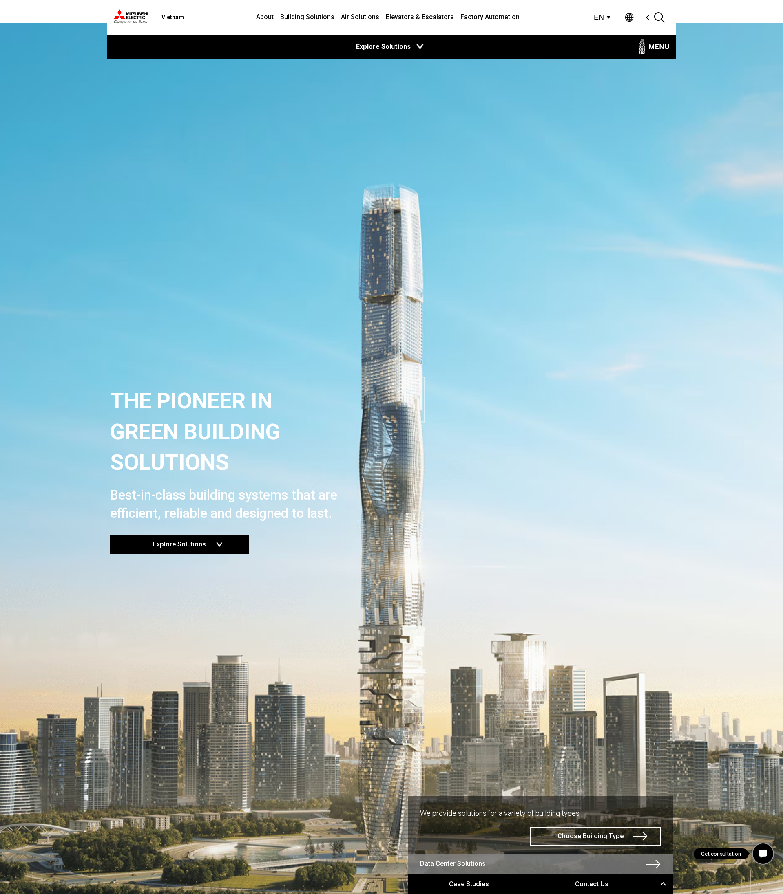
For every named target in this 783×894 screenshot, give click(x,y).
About (265, 17)
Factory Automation (490, 17)
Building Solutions (307, 17)
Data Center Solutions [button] (453, 864)
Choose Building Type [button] (590, 836)
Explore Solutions (198, 541)
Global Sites (629, 17)
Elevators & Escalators (420, 17)
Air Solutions (360, 17)
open (420, 47)
